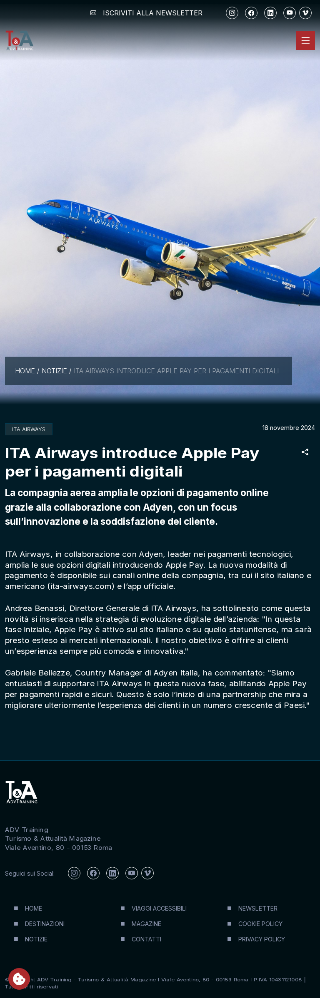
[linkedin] (270, 13)
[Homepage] (19, 40)
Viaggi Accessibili (159, 908)
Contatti (146, 939)
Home (25, 371)
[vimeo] (305, 13)
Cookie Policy (260, 923)
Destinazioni (45, 923)
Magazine (146, 923)
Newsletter (258, 908)
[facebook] (251, 13)
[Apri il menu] (305, 40)
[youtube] (289, 13)
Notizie (54, 371)
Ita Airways (28, 429)
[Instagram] (232, 13)
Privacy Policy (261, 939)
